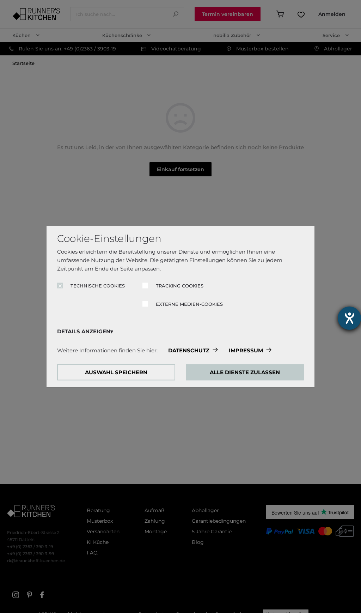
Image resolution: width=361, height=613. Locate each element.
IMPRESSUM (246, 350)
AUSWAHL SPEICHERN (116, 372)
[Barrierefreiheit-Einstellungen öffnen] (349, 318)
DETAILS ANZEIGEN (83, 331)
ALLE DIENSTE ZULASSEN (245, 372)
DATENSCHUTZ (188, 350)
